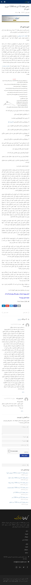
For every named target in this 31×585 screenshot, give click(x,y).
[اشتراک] (15, 306)
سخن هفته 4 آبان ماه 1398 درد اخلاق (18, 502)
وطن (27, 544)
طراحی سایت (15, 581)
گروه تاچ (6, 581)
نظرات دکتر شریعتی (22, 36)
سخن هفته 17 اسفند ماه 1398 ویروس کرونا (17, 473)
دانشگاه (26, 550)
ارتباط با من (25, 540)
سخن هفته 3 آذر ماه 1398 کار (20, 493)
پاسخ (23, 392)
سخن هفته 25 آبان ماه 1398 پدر (20, 497)
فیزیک (26, 534)
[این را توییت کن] (11, 306)
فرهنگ (26, 537)
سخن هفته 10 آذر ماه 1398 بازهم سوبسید (17, 488)
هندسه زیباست (5, 66)
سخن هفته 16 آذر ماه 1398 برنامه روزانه (18, 483)
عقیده (26, 547)
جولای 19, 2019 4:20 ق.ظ (9, 398)
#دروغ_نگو (10, 122)
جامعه (26, 553)
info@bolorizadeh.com (20, 562)
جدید (19, 319)
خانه (27, 531)
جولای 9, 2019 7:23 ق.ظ (16, 324)
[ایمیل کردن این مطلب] (19, 306)
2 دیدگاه (17, 12)
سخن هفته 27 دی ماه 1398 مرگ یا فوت (18, 478)
